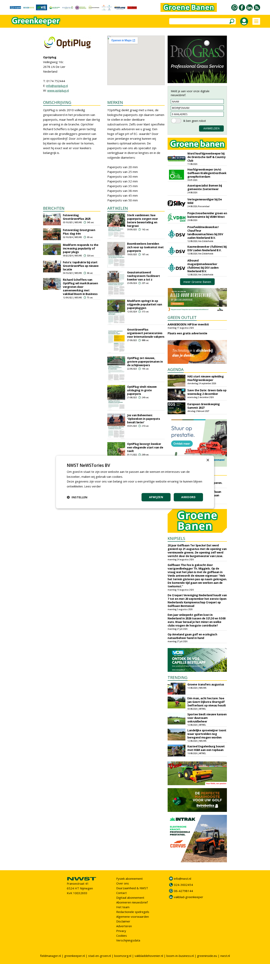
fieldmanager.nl (50, 956)
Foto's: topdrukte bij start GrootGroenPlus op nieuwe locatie (80, 265)
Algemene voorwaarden (132, 917)
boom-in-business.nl (180, 956)
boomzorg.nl (122, 956)
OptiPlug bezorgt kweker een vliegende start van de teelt (145, 447)
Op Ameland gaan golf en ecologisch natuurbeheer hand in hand (192, 636)
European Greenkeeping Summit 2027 (203, 405)
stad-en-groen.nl (99, 956)
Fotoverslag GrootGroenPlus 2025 (77, 217)
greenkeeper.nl (74, 956)
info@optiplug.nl (57, 86)
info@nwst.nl (182, 879)
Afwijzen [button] (156, 497)
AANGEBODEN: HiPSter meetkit (188, 324)
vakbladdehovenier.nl (149, 956)
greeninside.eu (207, 956)
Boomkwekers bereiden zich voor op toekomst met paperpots (145, 247)
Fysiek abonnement (129, 879)
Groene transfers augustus (205, 684)
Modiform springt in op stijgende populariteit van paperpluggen (144, 304)
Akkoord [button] (188, 497)
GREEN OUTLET (182, 317)
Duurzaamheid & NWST (132, 888)
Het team (122, 907)
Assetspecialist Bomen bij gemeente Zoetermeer (204, 187)
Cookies (121, 935)
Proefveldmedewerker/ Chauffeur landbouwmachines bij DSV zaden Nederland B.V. (205, 232)
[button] (77, 497)
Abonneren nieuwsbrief (132, 902)
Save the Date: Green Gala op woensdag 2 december (206, 392)
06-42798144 (183, 891)
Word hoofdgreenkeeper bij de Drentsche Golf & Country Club (206, 157)
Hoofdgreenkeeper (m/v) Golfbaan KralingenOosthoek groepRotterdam (206, 173)
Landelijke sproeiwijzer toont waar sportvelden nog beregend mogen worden (206, 733)
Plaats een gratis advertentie (187, 333)
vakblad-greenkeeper (188, 897)
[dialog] (135, 482)
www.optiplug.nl (58, 90)
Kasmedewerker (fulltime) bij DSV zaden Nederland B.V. (207, 248)
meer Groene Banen (197, 282)
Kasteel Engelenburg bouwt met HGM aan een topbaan (206, 748)
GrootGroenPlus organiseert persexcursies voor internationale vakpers (145, 333)
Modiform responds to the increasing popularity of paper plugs (80, 248)
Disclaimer (123, 921)
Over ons (122, 883)
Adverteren (124, 926)
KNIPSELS (176, 538)
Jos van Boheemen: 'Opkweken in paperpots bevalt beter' (143, 418)
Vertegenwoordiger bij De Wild (204, 201)
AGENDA (176, 369)
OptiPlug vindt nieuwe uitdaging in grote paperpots (142, 390)
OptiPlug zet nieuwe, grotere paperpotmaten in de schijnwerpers (145, 361)
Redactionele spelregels (132, 912)
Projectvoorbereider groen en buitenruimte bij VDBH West (207, 215)
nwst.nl (225, 956)
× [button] (207, 460)
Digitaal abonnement (130, 898)
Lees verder (92, 486)
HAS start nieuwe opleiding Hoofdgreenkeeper (205, 378)
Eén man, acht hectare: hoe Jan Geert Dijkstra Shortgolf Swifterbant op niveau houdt (206, 701)
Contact (121, 893)
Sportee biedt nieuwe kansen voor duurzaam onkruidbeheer (207, 717)
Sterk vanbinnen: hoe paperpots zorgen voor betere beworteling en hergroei (142, 220)
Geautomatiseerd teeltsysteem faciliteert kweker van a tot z (143, 275)
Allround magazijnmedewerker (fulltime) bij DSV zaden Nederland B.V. (202, 266)
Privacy (121, 931)
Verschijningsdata (128, 940)
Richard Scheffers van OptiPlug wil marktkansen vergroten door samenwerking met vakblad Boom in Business (80, 287)
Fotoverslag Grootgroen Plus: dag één (79, 231)
